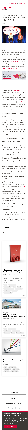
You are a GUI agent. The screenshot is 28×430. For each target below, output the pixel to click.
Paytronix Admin (6, 274)
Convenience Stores (7, 286)
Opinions (12, 332)
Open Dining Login (22, 3)
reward (3, 151)
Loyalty (5, 284)
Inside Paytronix (7, 290)
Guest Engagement (7, 330)
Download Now (10, 426)
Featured (19, 286)
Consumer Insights (19, 332)
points (24, 186)
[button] (26, 7)
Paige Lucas (4, 23)
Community (13, 392)
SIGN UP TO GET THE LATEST (13, 403)
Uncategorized (14, 290)
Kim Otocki (5, 318)
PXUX (14, 286)
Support (13, 398)
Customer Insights (16, 90)
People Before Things (8, 292)
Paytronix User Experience (9, 288)
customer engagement (15, 61)
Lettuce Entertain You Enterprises (10, 68)
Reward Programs (19, 288)
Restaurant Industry (12, 284)
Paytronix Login (13, 3)
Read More (23, 295)
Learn (13, 387)
